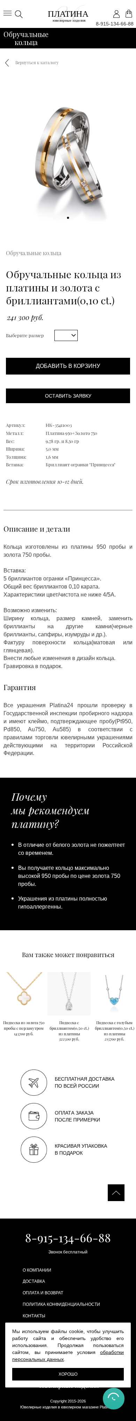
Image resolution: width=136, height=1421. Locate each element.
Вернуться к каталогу (37, 62)
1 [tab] (68, 218)
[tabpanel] (68, 153)
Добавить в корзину (68, 366)
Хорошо (68, 1374)
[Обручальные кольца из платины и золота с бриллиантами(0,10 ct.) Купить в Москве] (68, 14)
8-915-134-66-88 (115, 24)
